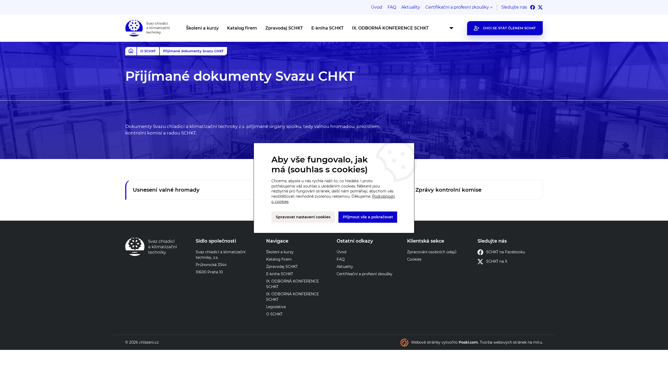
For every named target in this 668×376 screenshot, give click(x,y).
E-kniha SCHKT (327, 28)
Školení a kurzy (202, 28)
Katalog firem (242, 28)
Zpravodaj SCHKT (284, 28)
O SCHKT (148, 51)
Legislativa (276, 306)
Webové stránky (425, 342)
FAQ (391, 7)
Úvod (376, 7)
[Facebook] (532, 7)
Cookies (414, 259)
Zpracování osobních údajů (431, 252)
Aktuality (410, 7)
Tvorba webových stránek (503, 342)
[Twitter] (540, 7)
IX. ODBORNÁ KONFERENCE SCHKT (390, 28)
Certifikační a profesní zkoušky (457, 7)
